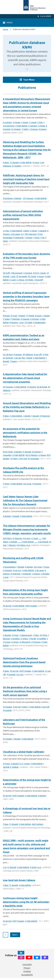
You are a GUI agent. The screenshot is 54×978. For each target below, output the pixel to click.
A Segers (42, 273)
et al (28, 545)
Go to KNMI (45, 16)
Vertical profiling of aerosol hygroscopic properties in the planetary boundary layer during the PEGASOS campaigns (26, 296)
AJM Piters (7, 538)
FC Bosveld (14, 162)
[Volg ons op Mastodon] (45, 957)
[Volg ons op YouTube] (29, 957)
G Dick (39, 122)
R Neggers (18, 354)
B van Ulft (38, 354)
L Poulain (46, 315)
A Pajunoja (25, 319)
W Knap (35, 162)
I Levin (12, 276)
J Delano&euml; (25, 635)
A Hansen (16, 122)
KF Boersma (17, 538)
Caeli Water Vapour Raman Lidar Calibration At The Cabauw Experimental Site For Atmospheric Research (25, 500)
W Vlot (45, 354)
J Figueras (36, 573)
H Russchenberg (9, 567)
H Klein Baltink (21, 125)
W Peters (14, 458)
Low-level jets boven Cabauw (19, 880)
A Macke (41, 125)
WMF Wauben (31, 605)
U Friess (6, 230)
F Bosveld (35, 416)
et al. (39, 867)
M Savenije (11, 674)
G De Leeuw (15, 234)
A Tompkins (15, 638)
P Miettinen (15, 319)
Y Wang (36, 237)
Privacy (27, 967)
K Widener (14, 767)
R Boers (6, 162)
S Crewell (32, 122)
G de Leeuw (39, 570)
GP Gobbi (28, 322)
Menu (10, 22)
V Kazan (40, 276)
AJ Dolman (36, 451)
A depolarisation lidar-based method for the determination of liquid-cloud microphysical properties (25, 378)
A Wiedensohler (39, 322)
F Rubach (21, 315)
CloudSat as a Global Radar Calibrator (23, 751)
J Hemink (26, 416)
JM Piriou (43, 635)
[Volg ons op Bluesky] (37, 957)
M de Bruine (8, 198)
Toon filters (29, 79)
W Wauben (16, 166)
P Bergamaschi (16, 273)
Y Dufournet (26, 573)
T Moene (13, 361)
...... (40, 538)
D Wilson (24, 638)
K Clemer (33, 230)
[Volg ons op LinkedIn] (21, 952)
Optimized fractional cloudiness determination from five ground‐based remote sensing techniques (24, 662)
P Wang (6, 483)
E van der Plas (19, 358)
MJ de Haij (7, 605)
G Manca (20, 279)
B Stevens (42, 129)
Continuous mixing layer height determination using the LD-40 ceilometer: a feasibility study (26, 902)
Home (5, 29)
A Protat (15, 635)
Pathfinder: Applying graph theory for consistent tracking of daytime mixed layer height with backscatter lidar (26, 179)
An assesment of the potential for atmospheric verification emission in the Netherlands (25, 432)
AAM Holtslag (37, 824)
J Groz (21, 322)
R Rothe (33, 867)
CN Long (19, 674)
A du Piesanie (43, 541)
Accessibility (27, 974)
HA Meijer (29, 279)
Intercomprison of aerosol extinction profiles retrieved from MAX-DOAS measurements (23, 215)
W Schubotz (16, 129)
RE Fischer (32, 276)
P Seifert (25, 129)
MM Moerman (30, 234)
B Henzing (14, 322)
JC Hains (34, 538)
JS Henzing (31, 387)
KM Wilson (21, 545)
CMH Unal (23, 458)
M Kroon (26, 538)
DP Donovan (28, 198)
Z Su (4, 867)
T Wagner (28, 237)
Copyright (27, 964)
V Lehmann (32, 125)
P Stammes (36, 483)
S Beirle (26, 230)
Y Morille (32, 638)
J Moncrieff (38, 279)
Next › (15, 934)
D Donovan (7, 570)
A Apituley (17, 198)
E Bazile (29, 358)
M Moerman (45, 416)
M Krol (36, 273)
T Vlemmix (11, 545)
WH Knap (27, 483)
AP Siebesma (28, 354)
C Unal (5, 577)
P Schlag (6, 319)
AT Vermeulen (21, 276)
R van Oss (17, 570)
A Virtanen (34, 319)
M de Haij (17, 707)
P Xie (42, 237)
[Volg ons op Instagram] (21, 957)
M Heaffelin (41, 638)
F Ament (24, 122)
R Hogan (15, 642)
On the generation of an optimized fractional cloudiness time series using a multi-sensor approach (25, 691)
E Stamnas (33, 129)
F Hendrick (42, 230)
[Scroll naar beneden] (27, 69)
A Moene (42, 455)
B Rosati (6, 315)
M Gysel (14, 315)
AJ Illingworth (25, 642)
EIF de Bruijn (8, 358)
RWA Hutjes (8, 451)
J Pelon (36, 635)
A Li (22, 234)
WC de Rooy (8, 354)
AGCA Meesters (31, 455)
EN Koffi (6, 273)
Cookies (27, 971)
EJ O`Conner (24, 763)
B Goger (38, 315)
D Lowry (13, 279)
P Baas (5, 824)
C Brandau (45, 573)
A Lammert (7, 122)
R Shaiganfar (18, 237)
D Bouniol (7, 635)
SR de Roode (42, 387)
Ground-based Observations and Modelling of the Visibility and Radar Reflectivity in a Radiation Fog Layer (27, 407)
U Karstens (27, 273)
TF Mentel (30, 315)
